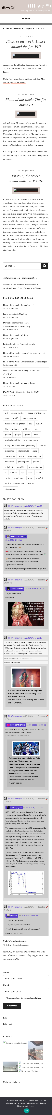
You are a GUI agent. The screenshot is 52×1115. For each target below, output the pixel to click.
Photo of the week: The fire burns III (26, 102)
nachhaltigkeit (34, 456)
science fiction (35, 467)
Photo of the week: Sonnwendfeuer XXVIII (26, 178)
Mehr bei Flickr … (11, 1081)
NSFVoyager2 (16, 807)
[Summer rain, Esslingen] (15, 1043)
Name (6, 972)
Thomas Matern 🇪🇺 (18, 536)
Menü (27, 18)
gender (8, 434)
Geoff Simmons (16, 589)
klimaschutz (23, 450)
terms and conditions (31, 998)
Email (6, 985)
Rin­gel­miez (43, 155)
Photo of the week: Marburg (15, 335)
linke (34, 450)
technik (39, 472)
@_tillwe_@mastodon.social (16, 944)
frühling (26, 428)
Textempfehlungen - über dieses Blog (20, 277)
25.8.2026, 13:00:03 (37, 725)
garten (36, 428)
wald (30, 477)
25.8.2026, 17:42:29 (13, 540)
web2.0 (39, 477)
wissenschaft (10, 488)
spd (22, 472)
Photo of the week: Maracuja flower (19, 382)
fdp (6, 428)
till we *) (39, 5)
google (18, 434)
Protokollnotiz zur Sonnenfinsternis (19, 343)
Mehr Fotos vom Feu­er (33, 144)
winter (31, 483)
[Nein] (48, 1105)
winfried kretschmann (14, 483)
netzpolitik (9, 461)
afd (6, 412)
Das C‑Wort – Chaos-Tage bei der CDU (21, 391)
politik (36, 461)
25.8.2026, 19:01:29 (36, 589)
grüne (27, 434)
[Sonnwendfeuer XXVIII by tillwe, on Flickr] (26, 190)
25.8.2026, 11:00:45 (34, 807)
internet (42, 445)
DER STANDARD (17, 725)
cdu (30, 423)
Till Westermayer (14, 506)
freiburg (15, 428)
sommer (13, 472)
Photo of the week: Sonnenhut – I (18, 304)
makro (21, 456)
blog (7, 418)
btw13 (15, 418)
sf (5, 472)
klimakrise (9, 450)
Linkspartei (10, 456)
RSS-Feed (7, 1023)
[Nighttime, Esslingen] (29, 1071)
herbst (36, 434)
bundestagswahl (29, 418)
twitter (7, 477)
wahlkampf (19, 477)
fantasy (39, 423)
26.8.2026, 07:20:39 (33, 506)
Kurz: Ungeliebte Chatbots (15, 313)
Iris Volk (13, 916)
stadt (30, 472)
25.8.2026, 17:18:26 (33, 638)
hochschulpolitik (12, 439)
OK (26, 1110)
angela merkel (17, 412)
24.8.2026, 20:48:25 (29, 916)
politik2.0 (9, 467)
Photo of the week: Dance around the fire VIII (26, 44)
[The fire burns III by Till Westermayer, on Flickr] (26, 114)
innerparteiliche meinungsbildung (20, 445)
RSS (17, 958)
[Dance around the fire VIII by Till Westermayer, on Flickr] (26, 55)
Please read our (23, 998)
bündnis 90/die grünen (15, 423)
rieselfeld (21, 467)
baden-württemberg (36, 412)
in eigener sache (31, 439)
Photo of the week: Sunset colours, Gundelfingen (25, 361)
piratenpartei (23, 461)
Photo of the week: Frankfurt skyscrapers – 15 (24, 352)
